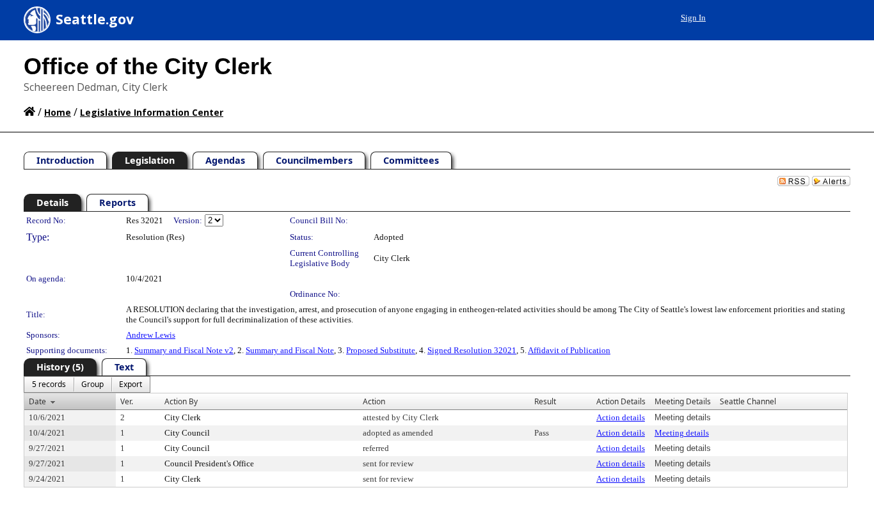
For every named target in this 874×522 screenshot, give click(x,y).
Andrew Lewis (150, 335)
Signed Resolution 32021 (471, 350)
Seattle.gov (95, 19)
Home (57, 112)
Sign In (693, 17)
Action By (181, 401)
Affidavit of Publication (569, 350)
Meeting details (682, 433)
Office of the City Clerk (148, 66)
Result (545, 401)
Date (37, 401)
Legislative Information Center (151, 112)
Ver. (126, 401)
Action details (620, 417)
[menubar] (87, 384)
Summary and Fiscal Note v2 (184, 350)
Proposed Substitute (380, 350)
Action (374, 401)
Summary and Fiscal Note (290, 350)
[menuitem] (49, 384)
